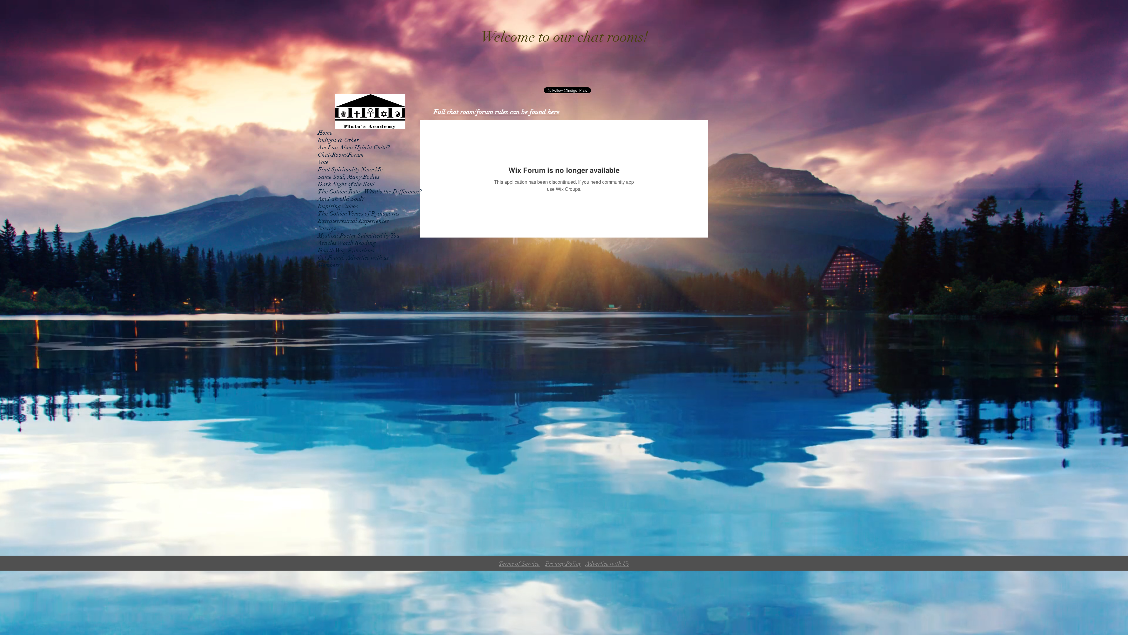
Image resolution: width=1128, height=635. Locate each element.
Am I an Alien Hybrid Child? (354, 147)
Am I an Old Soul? (341, 199)
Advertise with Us (607, 563)
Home (325, 132)
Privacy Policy (563, 563)
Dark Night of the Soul (346, 184)
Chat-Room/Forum (341, 154)
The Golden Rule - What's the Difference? (370, 191)
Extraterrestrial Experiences (353, 221)
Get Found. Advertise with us (353, 257)
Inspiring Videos (338, 206)
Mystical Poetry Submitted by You (359, 235)
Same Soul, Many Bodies (349, 177)
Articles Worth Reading (347, 243)
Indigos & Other (338, 140)
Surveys (327, 228)
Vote (323, 162)
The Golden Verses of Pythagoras (359, 213)
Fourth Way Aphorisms (346, 250)
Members (329, 265)
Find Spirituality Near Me (350, 169)
